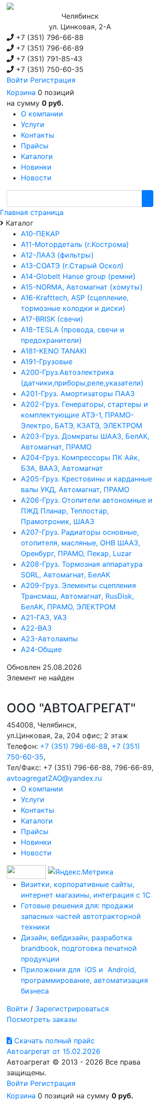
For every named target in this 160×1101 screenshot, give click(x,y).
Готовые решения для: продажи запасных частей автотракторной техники (81, 916)
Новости (36, 852)
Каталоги (37, 820)
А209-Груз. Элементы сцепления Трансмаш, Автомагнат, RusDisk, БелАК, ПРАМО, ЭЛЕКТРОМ (78, 596)
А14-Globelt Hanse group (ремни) (78, 276)
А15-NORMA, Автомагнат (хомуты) (82, 286)
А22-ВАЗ (36, 628)
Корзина (21, 92)
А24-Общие (41, 649)
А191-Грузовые (46, 361)
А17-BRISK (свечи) (52, 318)
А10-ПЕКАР (40, 233)
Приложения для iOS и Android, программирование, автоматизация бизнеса (84, 980)
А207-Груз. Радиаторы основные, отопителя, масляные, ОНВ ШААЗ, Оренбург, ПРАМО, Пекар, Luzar (80, 543)
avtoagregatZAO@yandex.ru (54, 778)
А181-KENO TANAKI (53, 350)
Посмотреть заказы (42, 1019)
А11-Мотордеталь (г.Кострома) (75, 244)
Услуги (32, 799)
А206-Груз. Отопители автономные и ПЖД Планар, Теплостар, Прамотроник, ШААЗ (86, 511)
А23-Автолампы (49, 638)
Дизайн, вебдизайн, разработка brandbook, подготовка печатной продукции (79, 948)
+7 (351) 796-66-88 (74, 746)
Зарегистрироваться (72, 1008)
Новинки (36, 842)
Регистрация (53, 80)
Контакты (37, 810)
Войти (17, 80)
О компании (42, 788)
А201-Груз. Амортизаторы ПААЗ (78, 393)
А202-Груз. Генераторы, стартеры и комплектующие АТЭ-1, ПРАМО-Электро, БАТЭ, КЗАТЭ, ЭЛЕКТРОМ (84, 415)
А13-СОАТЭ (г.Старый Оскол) (72, 265)
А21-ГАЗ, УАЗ (44, 617)
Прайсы (34, 831)
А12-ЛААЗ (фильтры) (57, 254)
